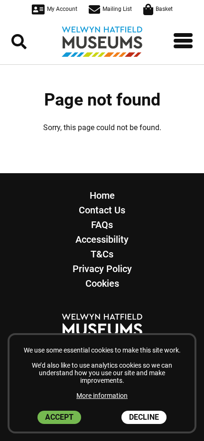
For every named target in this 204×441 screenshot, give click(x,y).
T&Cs (102, 254)
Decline (144, 417)
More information (102, 395)
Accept (59, 417)
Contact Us (102, 210)
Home (102, 195)
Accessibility (102, 239)
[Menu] (183, 40)
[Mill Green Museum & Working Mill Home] (102, 41)
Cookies (102, 283)
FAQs (102, 224)
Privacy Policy (102, 268)
